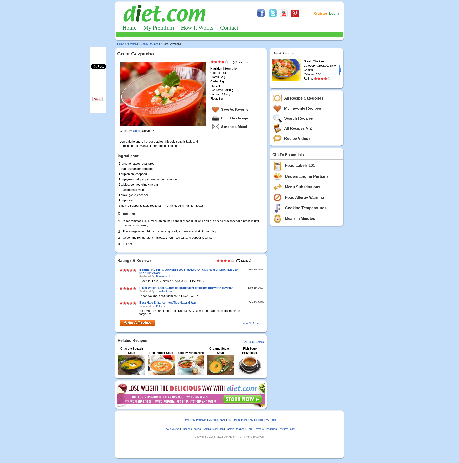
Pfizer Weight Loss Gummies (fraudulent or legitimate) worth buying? (186, 288)
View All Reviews (252, 323)
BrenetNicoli (163, 276)
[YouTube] (284, 16)
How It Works (197, 28)
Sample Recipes (235, 428)
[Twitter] (273, 16)
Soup (136, 131)
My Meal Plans (216, 419)
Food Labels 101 (300, 165)
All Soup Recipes (254, 341)
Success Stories (191, 428)
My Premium (158, 28)
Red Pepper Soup (161, 353)
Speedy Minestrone (191, 353)
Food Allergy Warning (304, 197)
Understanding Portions (307, 176)
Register (320, 13)
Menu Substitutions (302, 187)
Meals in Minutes (300, 218)
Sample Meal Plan (213, 428)
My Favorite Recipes (302, 108)
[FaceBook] (261, 16)
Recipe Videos (297, 138)
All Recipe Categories (303, 98)
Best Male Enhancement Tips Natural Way (168, 302)
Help (249, 428)
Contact (229, 28)
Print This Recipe (235, 118)
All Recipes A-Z (298, 128)
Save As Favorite (234, 109)
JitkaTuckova (164, 291)
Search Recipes (298, 118)
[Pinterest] (295, 16)
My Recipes (257, 419)
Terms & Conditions (265, 428)
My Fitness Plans (238, 419)
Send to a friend (234, 127)
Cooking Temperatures (306, 208)
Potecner (161, 306)
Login (334, 13)
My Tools (271, 419)
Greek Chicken (314, 61)
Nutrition (132, 44)
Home (129, 28)
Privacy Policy (287, 428)
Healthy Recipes (148, 44)
